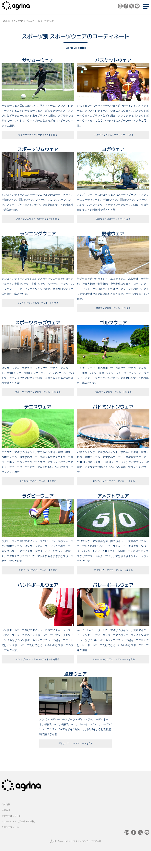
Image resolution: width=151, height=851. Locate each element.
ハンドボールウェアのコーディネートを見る (37, 659)
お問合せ (6, 810)
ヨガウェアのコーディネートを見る (113, 219)
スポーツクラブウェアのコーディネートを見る (38, 392)
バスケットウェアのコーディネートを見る (113, 134)
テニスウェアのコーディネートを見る (37, 481)
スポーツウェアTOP (14, 21)
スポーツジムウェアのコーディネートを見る (37, 219)
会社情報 (6, 804)
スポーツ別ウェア (46, 21)
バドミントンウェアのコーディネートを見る (113, 481)
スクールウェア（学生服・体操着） (19, 821)
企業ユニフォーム (10, 827)
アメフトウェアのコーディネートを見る (113, 570)
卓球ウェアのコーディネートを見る (75, 743)
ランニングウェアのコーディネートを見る (37, 303)
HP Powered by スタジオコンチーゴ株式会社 (77, 841)
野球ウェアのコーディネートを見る (113, 308)
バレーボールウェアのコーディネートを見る (113, 659)
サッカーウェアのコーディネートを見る (37, 134)
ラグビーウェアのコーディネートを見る (37, 570)
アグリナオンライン (11, 816)
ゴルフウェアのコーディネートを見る (113, 392)
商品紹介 (30, 21)
